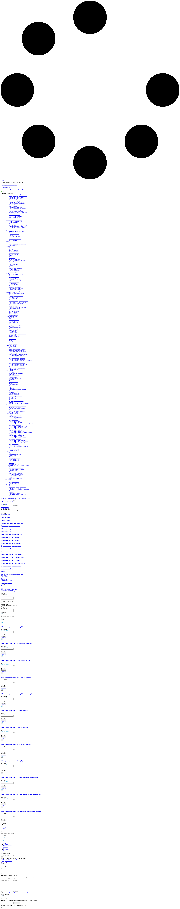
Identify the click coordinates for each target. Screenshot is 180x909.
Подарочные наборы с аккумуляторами (13, 551)
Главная (2, 189)
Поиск (2, 619)
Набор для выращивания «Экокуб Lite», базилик (16, 627)
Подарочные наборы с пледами (10, 560)
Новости (5, 847)
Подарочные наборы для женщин (11, 543)
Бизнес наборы (5, 517)
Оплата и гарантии (8, 845)
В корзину (3, 636)
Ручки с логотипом (5, 576)
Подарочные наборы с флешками (11, 566)
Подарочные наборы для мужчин (11, 546)
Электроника (4, 579)
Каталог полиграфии (6, 498)
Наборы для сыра (6, 531)
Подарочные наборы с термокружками (13, 563)
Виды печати (14, 498)
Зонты (2, 586)
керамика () (5, 607)
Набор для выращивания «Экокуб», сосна (14, 761)
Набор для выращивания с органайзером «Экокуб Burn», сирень (21, 794)
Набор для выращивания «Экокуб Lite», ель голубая (17, 694)
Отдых (2, 584)
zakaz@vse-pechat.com (7, 187)
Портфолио (10, 189)
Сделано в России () (7, 601)
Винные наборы (5, 520)
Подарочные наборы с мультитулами (12, 557)
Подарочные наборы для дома (10, 540)
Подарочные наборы (5, 514)
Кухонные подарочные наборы (10, 526)
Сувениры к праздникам (6, 583)
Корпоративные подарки (7, 580)
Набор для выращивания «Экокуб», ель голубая (16, 744)
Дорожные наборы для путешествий (12, 523)
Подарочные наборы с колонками (11, 554)
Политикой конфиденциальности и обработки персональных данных (26, 892)
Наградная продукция (6, 581)
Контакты (24, 189)
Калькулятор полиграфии (24, 498)
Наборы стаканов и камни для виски (12, 534)
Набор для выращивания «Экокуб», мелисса (14, 727)
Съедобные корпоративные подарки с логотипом (12, 574)
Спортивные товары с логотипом (9, 589)
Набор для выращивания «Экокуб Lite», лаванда (16, 677)
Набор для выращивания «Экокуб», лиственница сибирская (19, 777)
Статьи (5, 848)
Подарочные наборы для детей (10, 537)
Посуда (2, 585)
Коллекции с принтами (6, 572)
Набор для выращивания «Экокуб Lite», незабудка (16, 643)
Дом (2, 588)
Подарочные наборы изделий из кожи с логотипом (16, 549)
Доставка (15, 189)
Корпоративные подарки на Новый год (10, 591)
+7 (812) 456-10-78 (9, 185)
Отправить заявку (5, 894)
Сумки (2, 578)
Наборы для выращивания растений (12, 529)
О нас (6, 189)
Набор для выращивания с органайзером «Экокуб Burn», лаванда (21, 811)
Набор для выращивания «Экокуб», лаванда (14, 710)
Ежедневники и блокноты (7, 590)
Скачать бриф (4, 862)
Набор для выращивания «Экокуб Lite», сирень (15, 660)
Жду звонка (16, 902)
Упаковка (3, 571)
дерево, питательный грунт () (9, 605)
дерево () (5, 604)
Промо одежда (4, 575)
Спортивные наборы (7, 569)
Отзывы (20, 189)
